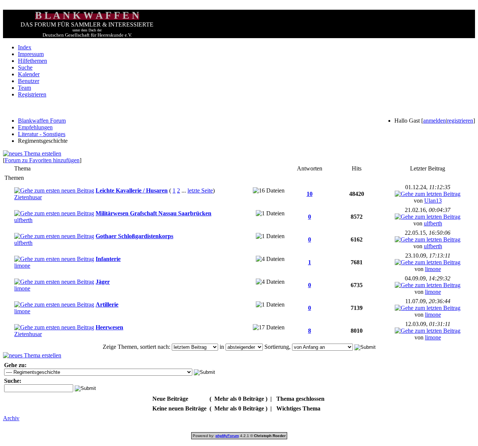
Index (24, 47)
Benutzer (28, 81)
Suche (25, 67)
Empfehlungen (35, 127)
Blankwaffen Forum (42, 120)
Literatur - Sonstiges (41, 134)
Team (24, 87)
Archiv (11, 418)
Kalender (29, 74)
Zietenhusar (28, 197)
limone (22, 265)
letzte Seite (200, 190)
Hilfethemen (32, 61)
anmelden (434, 120)
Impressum (31, 54)
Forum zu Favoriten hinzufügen (42, 160)
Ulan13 (433, 200)
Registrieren (32, 94)
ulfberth (23, 220)
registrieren (460, 120)
